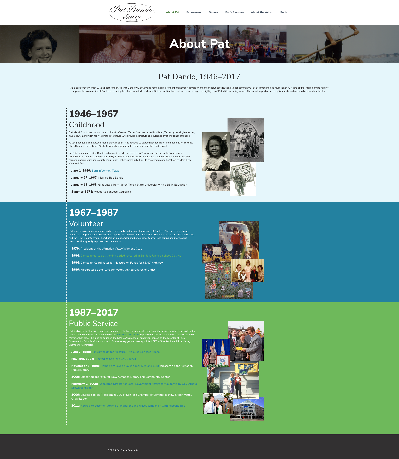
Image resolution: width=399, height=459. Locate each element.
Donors (214, 12)
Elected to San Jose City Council (115, 359)
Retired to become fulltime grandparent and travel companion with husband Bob (133, 406)
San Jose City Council (128, 334)
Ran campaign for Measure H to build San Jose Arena (126, 352)
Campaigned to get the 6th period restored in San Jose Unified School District (131, 255)
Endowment (194, 12)
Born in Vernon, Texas (105, 170)
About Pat (173, 12)
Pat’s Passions (234, 12)
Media (284, 12)
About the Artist (262, 12)
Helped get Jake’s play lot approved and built (130, 366)
